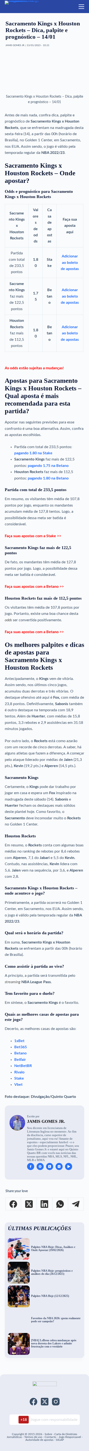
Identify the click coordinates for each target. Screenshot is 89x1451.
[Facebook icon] (30, 1166)
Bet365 (20, 1047)
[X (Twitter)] (29, 1204)
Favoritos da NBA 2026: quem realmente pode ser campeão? (55, 1320)
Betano (20, 1053)
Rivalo (19, 1072)
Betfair (20, 1060)
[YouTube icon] (68, 1166)
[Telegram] (76, 1204)
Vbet (18, 1084)
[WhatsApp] (60, 1204)
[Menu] (81, 6)
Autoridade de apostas (39, 1439)
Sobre (48, 1434)
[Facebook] (13, 1204)
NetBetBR (23, 1066)
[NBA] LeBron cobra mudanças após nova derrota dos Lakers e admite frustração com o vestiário (53, 1343)
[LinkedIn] (44, 1204)
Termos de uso (33, 1437)
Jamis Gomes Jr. (46, 1121)
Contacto (50, 1437)
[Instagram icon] (59, 1166)
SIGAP (60, 1439)
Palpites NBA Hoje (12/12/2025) (50, 1296)
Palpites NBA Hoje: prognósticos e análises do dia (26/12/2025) (52, 1272)
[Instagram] (56, 1401)
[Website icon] (40, 1166)
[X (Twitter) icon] (49, 1166)
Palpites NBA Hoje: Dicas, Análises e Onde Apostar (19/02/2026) (53, 1249)
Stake (19, 1078)
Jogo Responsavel (70, 1437)
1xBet (19, 1041)
